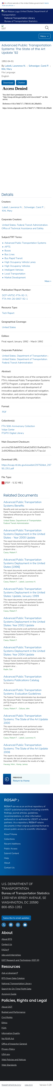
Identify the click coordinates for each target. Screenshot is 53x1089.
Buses (8, 250)
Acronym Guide (9, 994)
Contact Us (9, 867)
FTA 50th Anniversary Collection (18, 426)
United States (9, 327)
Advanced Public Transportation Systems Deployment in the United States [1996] (24, 563)
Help (6, 858)
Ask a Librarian (9, 973)
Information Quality (11, 1033)
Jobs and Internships (11, 954)
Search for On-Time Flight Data (16, 988)
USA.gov (6, 1054)
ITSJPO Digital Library (13, 433)
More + (48, 281)
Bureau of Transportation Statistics (20, 21)
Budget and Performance (13, 1012)
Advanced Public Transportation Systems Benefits (22, 503)
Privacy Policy (8, 1049)
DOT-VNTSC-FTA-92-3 (14, 295)
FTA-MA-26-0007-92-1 (15, 298)
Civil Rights (7, 1017)
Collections (9, 839)
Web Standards (9, 1064)
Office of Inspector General (14, 1043)
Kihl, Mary (7, 69)
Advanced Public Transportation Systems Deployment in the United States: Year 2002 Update (24, 621)
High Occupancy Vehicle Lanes (20, 262)
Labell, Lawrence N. (15, 65)
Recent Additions (12, 843)
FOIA (4, 1027)
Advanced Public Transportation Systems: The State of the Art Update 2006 (25, 748)
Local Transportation (15, 273)
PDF (4, 411)
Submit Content (11, 853)
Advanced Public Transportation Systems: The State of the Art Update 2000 (25, 719)
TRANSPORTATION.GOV (11, 1085)
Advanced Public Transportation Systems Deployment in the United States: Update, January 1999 (24, 592)
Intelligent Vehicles (14, 269)
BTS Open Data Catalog (13, 978)
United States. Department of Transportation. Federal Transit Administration (25, 361)
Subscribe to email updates (16, 918)
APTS (7, 246)
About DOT (7, 1006)
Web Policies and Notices (14, 1059)
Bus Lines (10, 254)
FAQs (4, 949)
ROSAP (10, 800)
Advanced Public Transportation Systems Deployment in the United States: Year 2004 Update (24, 651)
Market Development (15, 277)
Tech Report (8, 313)
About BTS (7, 939)
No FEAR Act (8, 1038)
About (7, 862)
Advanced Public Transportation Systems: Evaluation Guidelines (22, 691)
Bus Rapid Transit (14, 258)
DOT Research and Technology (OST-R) (20, 960)
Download (8, 82)
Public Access (10, 848)
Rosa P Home (10, 834)
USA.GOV (29, 1085)
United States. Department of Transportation (24, 355)
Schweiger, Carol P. (39, 65)
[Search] (47, 27)
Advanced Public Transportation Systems (25, 242)
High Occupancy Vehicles (17, 266)
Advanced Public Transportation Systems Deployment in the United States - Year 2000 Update (24, 534)
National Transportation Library (17, 983)
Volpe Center (8, 429)
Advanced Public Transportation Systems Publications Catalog (22, 678)
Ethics (4, 1022)
